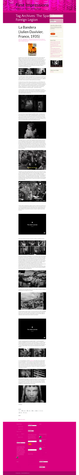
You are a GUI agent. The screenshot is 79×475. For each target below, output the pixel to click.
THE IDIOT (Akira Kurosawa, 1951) (55, 48)
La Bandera (30, 40)
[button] (21, 70)
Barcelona (34, 39)
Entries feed (41, 427)
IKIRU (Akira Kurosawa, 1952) (54, 44)
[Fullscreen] (61, 66)
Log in (40, 425)
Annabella (31, 39)
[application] (56, 63)
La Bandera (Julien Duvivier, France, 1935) (30, 31)
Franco (40, 39)
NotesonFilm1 (44, 435)
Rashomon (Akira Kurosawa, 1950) (55, 56)
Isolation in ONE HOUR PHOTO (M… (45, 448)
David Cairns (37, 39)
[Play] (51, 66)
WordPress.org (19, 467)
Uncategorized (26, 39)
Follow (30, 444)
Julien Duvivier (27, 40)
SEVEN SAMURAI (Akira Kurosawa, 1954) (55, 51)
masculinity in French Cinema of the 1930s (38, 40)
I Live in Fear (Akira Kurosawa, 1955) (55, 43)
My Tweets (52, 71)
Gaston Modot (23, 40)
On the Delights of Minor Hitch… (45, 437)
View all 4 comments (22, 419)
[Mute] (59, 66)
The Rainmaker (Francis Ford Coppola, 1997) (56, 55)
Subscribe (52, 33)
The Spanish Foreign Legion (24, 41)
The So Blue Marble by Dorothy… (45, 454)
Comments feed (41, 428)
